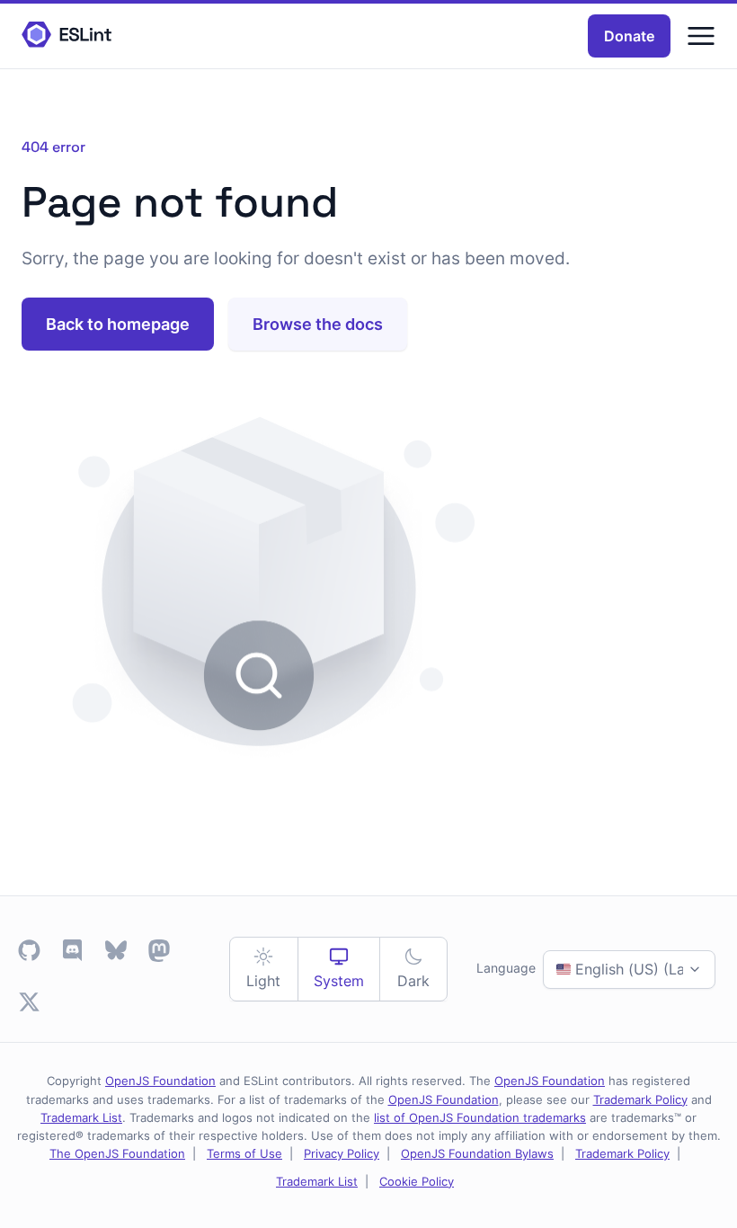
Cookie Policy (416, 1181)
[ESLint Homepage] (66, 35)
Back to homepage (118, 324)
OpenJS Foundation (160, 1080)
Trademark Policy (640, 1099)
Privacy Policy (341, 1153)
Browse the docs (318, 324)
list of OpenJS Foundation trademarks (480, 1117)
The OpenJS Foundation (117, 1153)
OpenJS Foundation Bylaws (477, 1153)
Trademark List (81, 1117)
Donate (629, 36)
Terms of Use (244, 1153)
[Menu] (701, 36)
